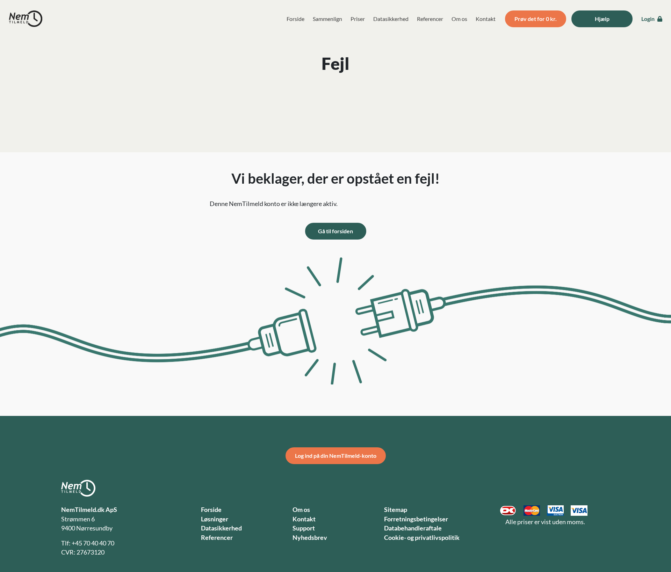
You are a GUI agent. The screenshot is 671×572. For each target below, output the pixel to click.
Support (304, 528)
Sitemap (395, 509)
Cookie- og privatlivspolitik (422, 537)
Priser (358, 18)
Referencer (430, 18)
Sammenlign (327, 18)
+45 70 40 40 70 (93, 543)
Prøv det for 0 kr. (535, 18)
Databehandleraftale (413, 528)
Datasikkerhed (391, 18)
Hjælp (602, 18)
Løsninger (214, 519)
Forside (295, 18)
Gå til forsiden (335, 231)
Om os (459, 18)
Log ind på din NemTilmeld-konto (335, 455)
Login (648, 18)
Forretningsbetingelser (416, 519)
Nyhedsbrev (310, 537)
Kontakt (486, 18)
